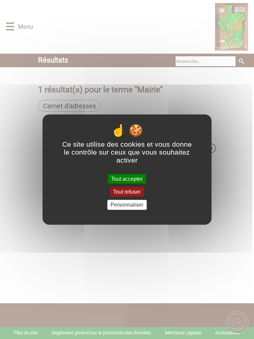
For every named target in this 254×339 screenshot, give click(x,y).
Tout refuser (127, 192)
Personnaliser (126, 205)
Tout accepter (127, 179)
